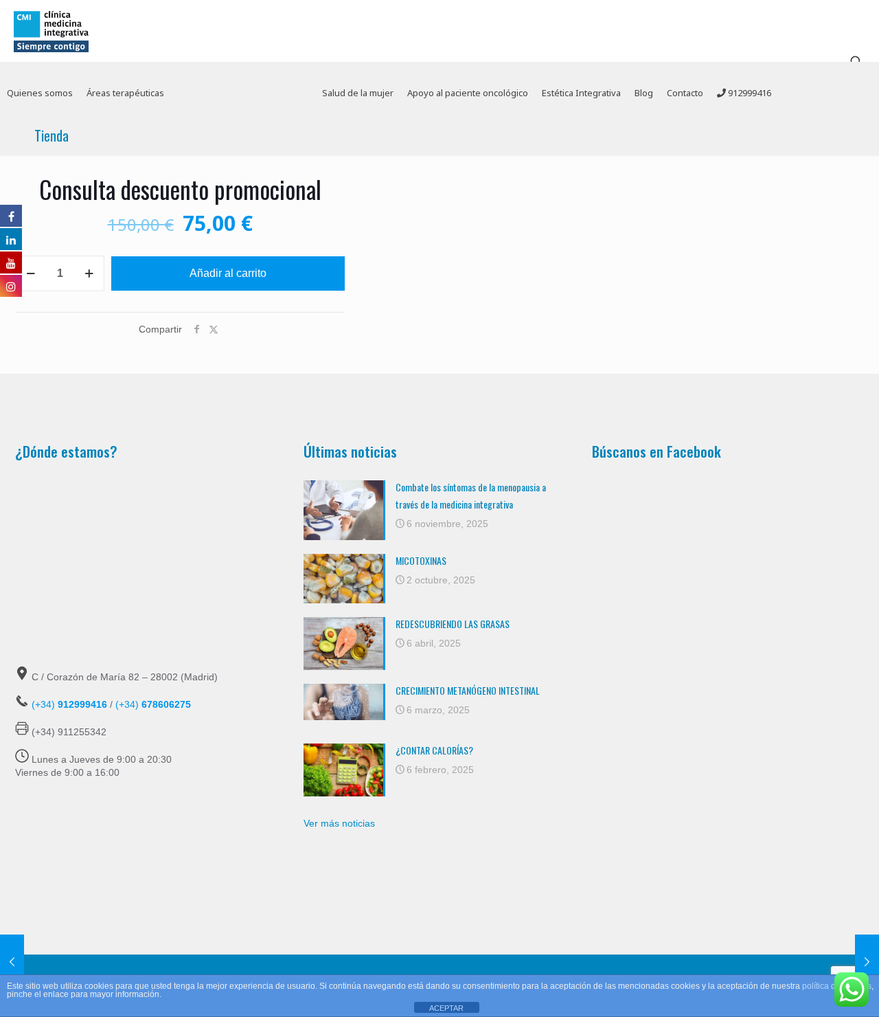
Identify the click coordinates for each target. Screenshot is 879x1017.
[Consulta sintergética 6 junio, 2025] (867, 962)
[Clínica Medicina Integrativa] (51, 31)
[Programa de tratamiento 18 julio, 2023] (12, 962)
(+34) (69, 704)
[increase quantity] (89, 273)
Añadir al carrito (228, 273)
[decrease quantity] (31, 273)
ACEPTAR (446, 1008)
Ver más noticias (339, 823)
